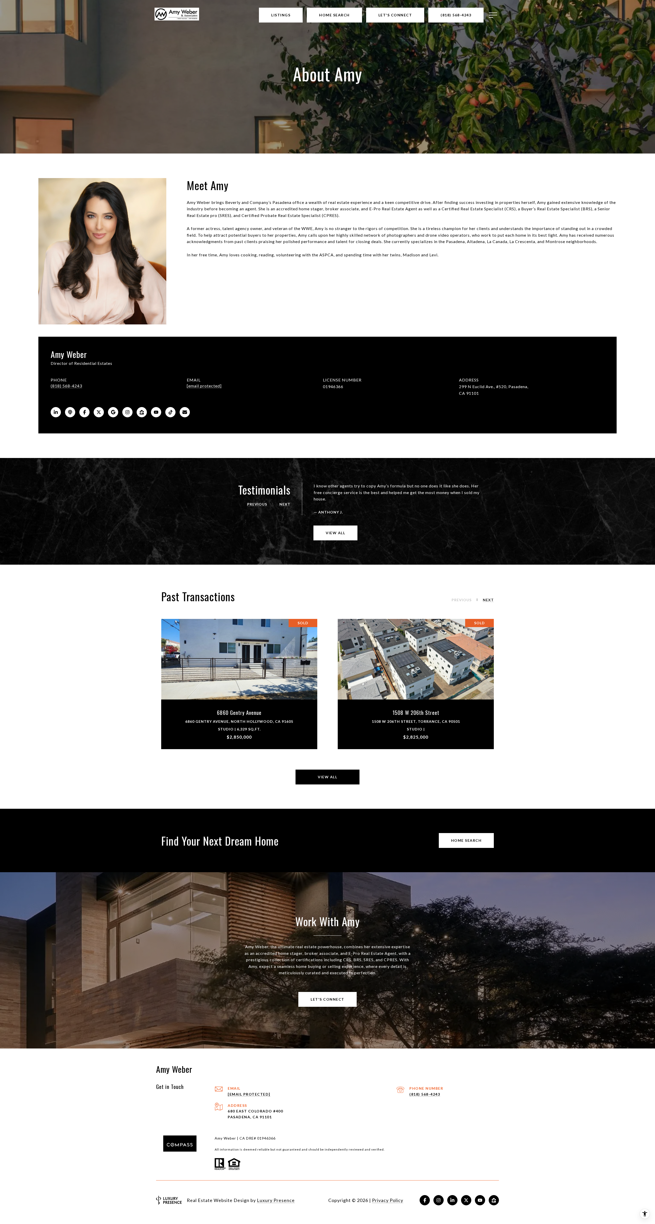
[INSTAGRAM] (127, 412)
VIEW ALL (335, 533)
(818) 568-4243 (66, 385)
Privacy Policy (387, 1200)
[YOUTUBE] (156, 412)
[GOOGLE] (113, 412)
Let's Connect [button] (327, 999)
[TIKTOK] (170, 412)
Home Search (466, 840)
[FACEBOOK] (84, 412)
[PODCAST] (70, 412)
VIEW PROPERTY (239, 684)
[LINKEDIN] (56, 412)
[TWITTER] (99, 412)
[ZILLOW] (142, 412)
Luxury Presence (276, 1200)
